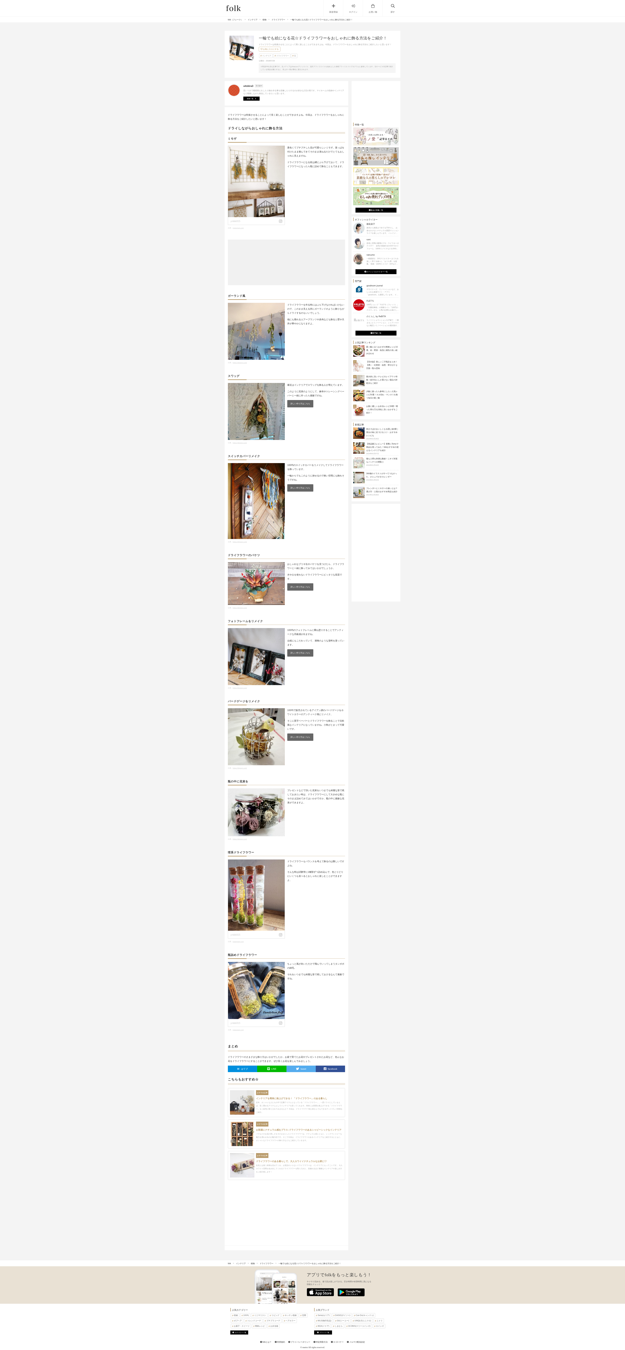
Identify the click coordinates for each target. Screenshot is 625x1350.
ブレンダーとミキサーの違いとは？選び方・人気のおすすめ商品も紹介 (381, 491)
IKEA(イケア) (323, 1326)
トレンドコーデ (254, 1321)
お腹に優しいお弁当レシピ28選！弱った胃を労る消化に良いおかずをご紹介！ (382, 409)
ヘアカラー (290, 1321)
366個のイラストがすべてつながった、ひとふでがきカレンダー (381, 476)
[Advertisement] (286, 262)
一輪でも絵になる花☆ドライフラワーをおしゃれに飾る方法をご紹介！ (309, 1263)
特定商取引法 (321, 1342)
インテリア (266, 56)
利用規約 (281, 1342)
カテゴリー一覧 (240, 1332)
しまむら (339, 1326)
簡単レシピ (260, 1326)
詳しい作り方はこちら (300, 403)
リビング (275, 1315)
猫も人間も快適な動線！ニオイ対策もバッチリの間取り (381, 462)
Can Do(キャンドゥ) (365, 1315)
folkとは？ (266, 1342)
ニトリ (379, 1321)
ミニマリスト (260, 1315)
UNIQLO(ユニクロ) (362, 1321)
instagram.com (238, 228)
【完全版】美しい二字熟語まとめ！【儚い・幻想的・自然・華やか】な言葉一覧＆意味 (381, 365)
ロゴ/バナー (338, 1342)
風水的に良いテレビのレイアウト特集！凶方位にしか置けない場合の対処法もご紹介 (381, 379)
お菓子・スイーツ (242, 1326)
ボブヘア (238, 1321)
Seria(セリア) (324, 1315)
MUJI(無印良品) (324, 1321)
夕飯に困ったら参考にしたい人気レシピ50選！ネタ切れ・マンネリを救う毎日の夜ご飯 (382, 394)
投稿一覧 (250, 99)
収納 (236, 1315)
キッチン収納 (291, 1315)
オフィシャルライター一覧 (377, 272)
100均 (246, 1315)
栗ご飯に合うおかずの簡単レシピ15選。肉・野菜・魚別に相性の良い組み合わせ (382, 350)
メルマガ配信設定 (357, 1342)
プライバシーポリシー (300, 1342)
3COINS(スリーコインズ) (359, 1326)
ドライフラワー (282, 56)
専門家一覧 (376, 333)
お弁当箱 (274, 1326)
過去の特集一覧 (377, 210)
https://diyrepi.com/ (240, 363)
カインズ (380, 1326)
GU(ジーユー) (343, 1321)
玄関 (304, 1315)
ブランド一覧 (324, 1332)
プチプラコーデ (273, 1321)
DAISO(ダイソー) (342, 1315)
